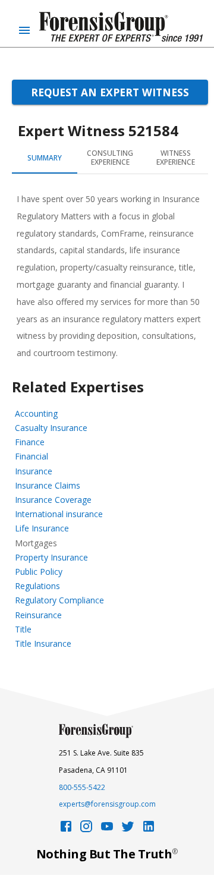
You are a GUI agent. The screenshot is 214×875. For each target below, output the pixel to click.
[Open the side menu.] (24, 30)
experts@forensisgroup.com (107, 804)
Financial (31, 456)
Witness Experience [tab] (175, 157)
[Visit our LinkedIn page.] (148, 829)
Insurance (33, 471)
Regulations (37, 585)
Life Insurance (42, 528)
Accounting (36, 413)
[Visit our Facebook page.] (66, 829)
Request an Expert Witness (110, 92)
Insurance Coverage (53, 499)
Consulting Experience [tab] (110, 157)
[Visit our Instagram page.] (86, 829)
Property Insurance (51, 557)
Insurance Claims (47, 485)
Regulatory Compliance (59, 600)
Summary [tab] (44, 158)
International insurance (59, 514)
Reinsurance (38, 615)
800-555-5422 (82, 787)
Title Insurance (43, 643)
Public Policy (38, 571)
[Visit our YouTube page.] (107, 829)
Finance (30, 442)
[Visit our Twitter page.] (128, 829)
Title (23, 629)
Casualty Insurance (51, 427)
